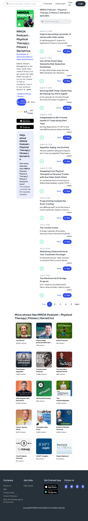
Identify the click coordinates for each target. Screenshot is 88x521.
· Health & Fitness (24, 94)
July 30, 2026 (45, 198)
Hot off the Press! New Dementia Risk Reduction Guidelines (52, 64)
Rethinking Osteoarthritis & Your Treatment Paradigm (53, 253)
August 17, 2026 (46, 58)
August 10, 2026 (46, 114)
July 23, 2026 (45, 248)
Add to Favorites (23, 102)
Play (68, 51)
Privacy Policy (8, 492)
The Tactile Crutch (49, 228)
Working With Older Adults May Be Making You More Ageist (56, 92)
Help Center (28, 486)
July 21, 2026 (45, 275)
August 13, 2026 (46, 88)
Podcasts (48, 4)
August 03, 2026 (46, 168)
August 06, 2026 (46, 144)
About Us (7, 486)
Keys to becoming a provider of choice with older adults (55, 35)
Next (77, 304)
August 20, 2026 (46, 31)
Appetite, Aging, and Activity (54, 147)
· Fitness (20, 96)
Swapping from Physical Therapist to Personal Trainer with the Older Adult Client (54, 174)
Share (33, 102)
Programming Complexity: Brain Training (53, 202)
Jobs (5, 489)
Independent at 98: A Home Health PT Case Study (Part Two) (53, 120)
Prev (44, 304)
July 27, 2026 (45, 225)
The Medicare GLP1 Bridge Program (53, 280)
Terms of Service (10, 496)
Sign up (70, 3)
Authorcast (60, 4)
